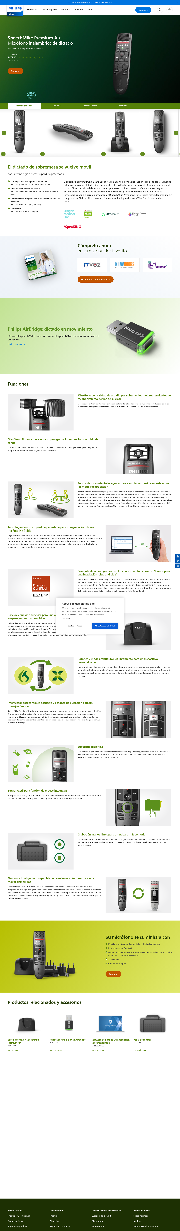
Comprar (15, 71)
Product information (16, 344)
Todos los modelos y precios (31, 57)
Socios (90, 9)
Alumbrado (97, 1221)
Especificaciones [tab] (90, 105)
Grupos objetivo (49, 9)
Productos (32, 9)
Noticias (137, 1221)
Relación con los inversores (146, 1226)
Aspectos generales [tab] (24, 105)
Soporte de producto (18, 1226)
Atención (54, 1221)
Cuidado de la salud (101, 1216)
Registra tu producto (60, 1226)
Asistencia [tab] (123, 105)
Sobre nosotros (140, 1216)
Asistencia (65, 9)
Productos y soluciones (19, 1216)
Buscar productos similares (29, 48)
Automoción (98, 1226)
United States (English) (102, 2)
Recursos (79, 9)
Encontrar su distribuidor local (95, 279)
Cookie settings (75, 626)
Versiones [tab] (57, 105)
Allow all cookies (105, 626)
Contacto (143, 10)
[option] (19, 133)
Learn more (66, 618)
